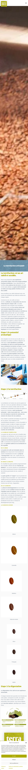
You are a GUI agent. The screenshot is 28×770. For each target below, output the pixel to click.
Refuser (14, 759)
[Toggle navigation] (26, 3)
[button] (26, 742)
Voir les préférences (14, 763)
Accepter (14, 756)
